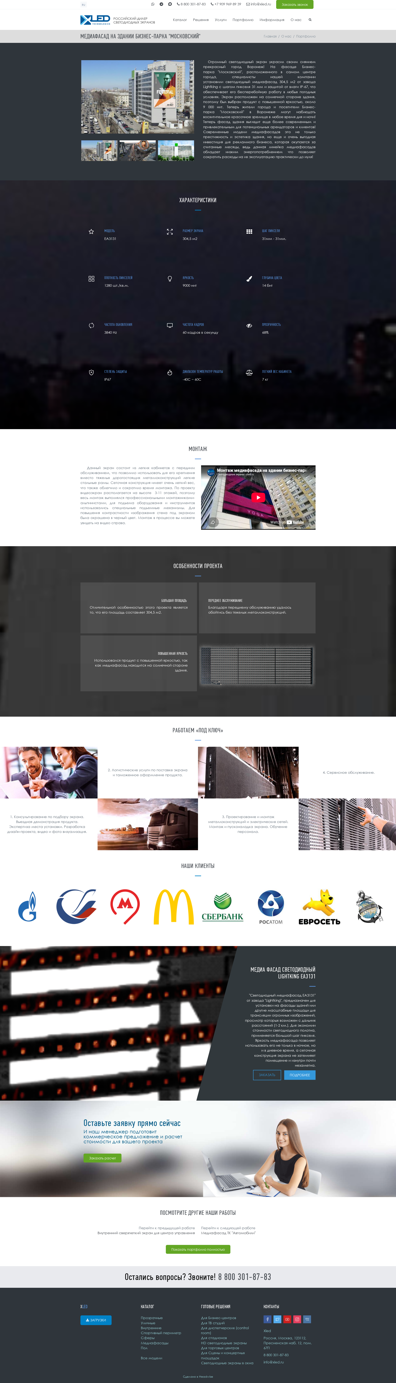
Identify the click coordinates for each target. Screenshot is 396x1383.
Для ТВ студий (213, 1323)
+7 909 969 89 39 (227, 4)
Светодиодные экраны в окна (227, 1363)
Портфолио (243, 20)
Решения (201, 20)
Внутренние (151, 1328)
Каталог (180, 20)
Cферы (147, 1338)
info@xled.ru (260, 4)
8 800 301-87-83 (193, 4)
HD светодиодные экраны (224, 1343)
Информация (272, 20)
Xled (267, 1331)
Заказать (267, 1075)
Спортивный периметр (161, 1333)
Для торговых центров (220, 1348)
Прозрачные (152, 1318)
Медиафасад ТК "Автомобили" (228, 1233)
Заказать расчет (102, 1158)
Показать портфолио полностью (198, 1249)
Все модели (151, 1358)
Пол (144, 1348)
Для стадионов (214, 1338)
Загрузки (98, 1320)
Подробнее (300, 1075)
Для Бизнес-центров (218, 1318)
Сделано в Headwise (198, 1376)
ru (83, 4)
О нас (296, 20)
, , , (288, 1343)
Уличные (148, 1323)
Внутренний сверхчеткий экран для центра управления (146, 1233)
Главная (270, 36)
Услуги (220, 20)
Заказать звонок (295, 4)
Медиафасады (154, 1343)
